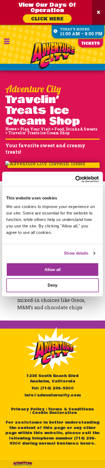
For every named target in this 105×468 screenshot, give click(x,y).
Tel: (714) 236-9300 (53, 388)
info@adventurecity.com (52, 395)
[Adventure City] (52, 55)
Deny (52, 285)
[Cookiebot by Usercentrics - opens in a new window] (75, 179)
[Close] (98, 12)
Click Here (47, 19)
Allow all (52, 269)
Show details (76, 253)
